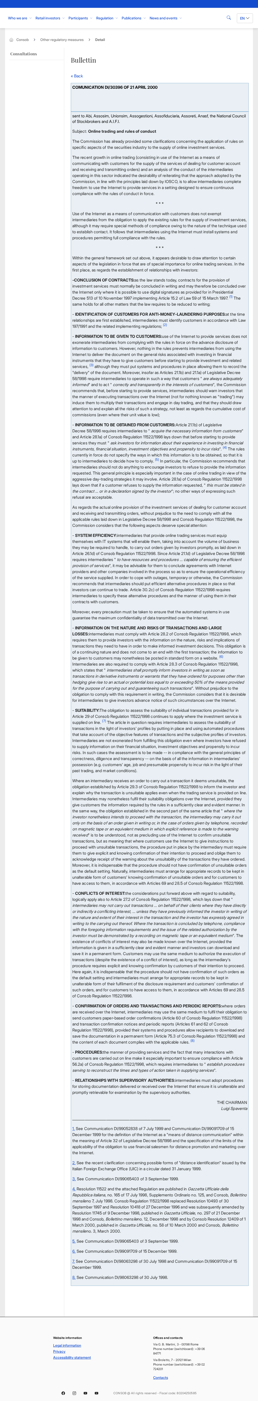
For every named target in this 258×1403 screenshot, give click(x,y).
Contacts (160, 1377)
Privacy (59, 1351)
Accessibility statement (72, 1357)
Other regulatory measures (62, 39)
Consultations (23, 53)
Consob (22, 39)
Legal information (67, 1345)
